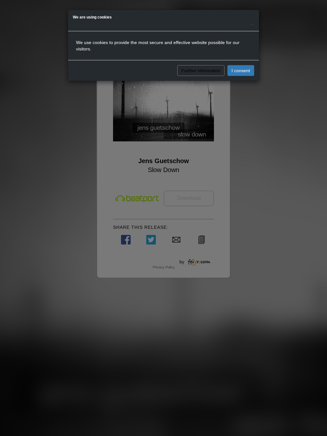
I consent (241, 70)
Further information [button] (200, 70)
